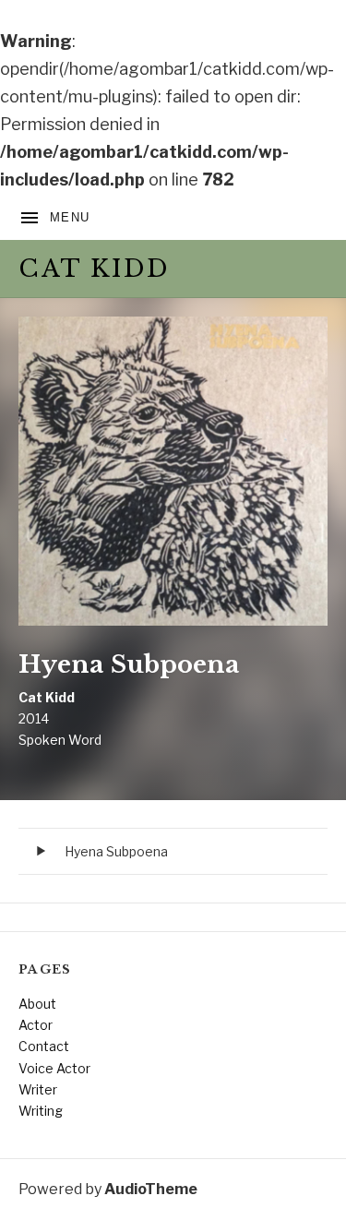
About (37, 1003)
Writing (40, 1110)
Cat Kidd (94, 268)
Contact (43, 1046)
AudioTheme (150, 1189)
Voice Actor (54, 1068)
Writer (37, 1089)
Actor (35, 1025)
